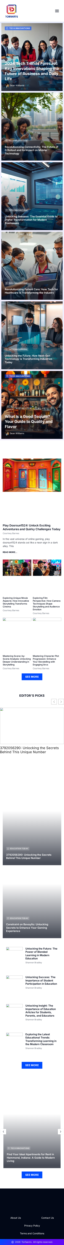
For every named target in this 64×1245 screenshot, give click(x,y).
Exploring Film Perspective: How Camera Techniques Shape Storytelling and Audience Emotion (46, 604)
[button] (57, 11)
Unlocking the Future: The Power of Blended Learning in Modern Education (41, 953)
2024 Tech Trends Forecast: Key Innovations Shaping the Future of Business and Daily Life (32, 71)
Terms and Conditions (32, 1233)
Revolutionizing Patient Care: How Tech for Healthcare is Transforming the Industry (31, 291)
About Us (15, 1217)
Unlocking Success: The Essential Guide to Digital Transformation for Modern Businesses (31, 220)
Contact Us (47, 1217)
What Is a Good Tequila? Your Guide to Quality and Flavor (29, 421)
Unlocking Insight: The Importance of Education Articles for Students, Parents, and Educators (40, 1010)
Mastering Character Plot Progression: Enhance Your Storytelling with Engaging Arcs (46, 660)
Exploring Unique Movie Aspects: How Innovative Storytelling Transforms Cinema (16, 602)
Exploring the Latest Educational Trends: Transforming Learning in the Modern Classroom (40, 1039)
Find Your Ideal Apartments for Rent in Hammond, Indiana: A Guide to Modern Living (31, 1158)
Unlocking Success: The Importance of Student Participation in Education (41, 980)
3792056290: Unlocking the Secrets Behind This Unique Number (29, 750)
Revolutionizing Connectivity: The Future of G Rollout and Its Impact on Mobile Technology (31, 150)
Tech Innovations (19, 28)
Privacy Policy (32, 1225)
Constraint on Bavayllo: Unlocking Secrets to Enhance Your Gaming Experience (27, 928)
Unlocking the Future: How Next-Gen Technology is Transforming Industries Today (28, 359)
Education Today (19, 848)
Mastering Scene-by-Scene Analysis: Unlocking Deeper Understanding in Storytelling (17, 660)
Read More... (10, 552)
